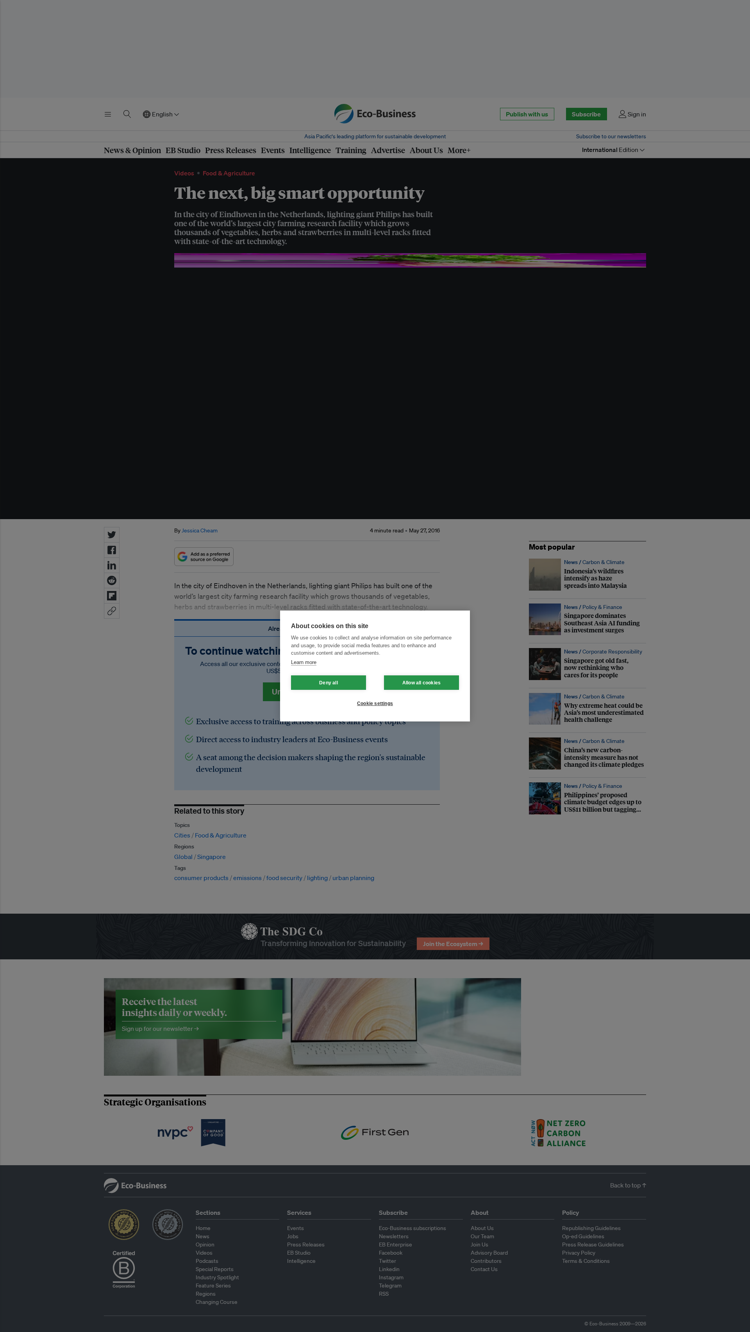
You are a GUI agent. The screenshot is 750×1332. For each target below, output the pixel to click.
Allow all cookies (421, 683)
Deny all (328, 683)
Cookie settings (375, 703)
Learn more (303, 662)
